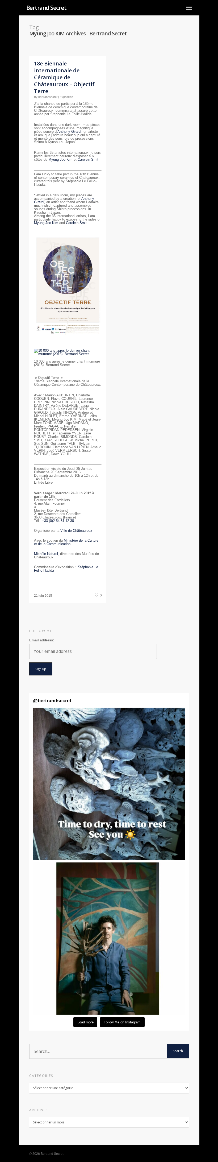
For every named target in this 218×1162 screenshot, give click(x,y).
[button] (109, 784)
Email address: (41, 640)
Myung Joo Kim (60, 159)
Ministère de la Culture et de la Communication (66, 542)
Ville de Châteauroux (76, 531)
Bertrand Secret (46, 7)
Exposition (66, 96)
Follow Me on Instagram (122, 1022)
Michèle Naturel (46, 554)
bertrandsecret (47, 96)
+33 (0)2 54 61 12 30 (58, 521)
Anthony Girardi (69, 132)
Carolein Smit (88, 159)
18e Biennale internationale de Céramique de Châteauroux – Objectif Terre (64, 77)
